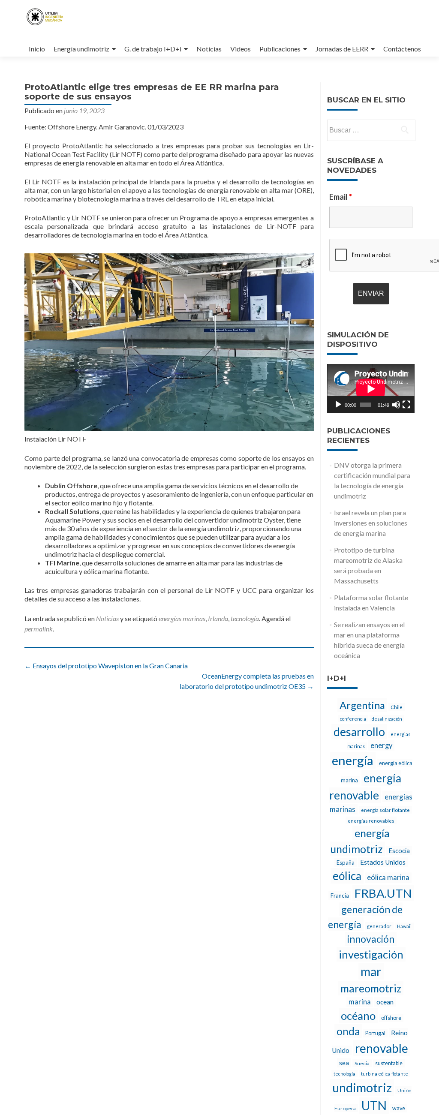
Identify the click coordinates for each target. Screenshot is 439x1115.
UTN (374, 1105)
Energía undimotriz (81, 49)
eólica (347, 876)
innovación (370, 939)
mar (371, 971)
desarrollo (359, 732)
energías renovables (371, 820)
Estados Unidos (383, 862)
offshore (391, 1018)
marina (360, 1002)
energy (381, 745)
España (346, 862)
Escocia (399, 850)
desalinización (387, 718)
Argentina (362, 705)
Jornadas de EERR (342, 49)
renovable (381, 1048)
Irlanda (218, 618)
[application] (371, 388)
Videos (240, 49)
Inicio (37, 49)
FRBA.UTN (383, 893)
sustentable (389, 1063)
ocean (385, 1002)
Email (340, 196)
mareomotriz (370, 988)
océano (358, 1015)
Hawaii (404, 926)
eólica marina (388, 877)
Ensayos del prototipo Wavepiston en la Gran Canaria (106, 665)
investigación (371, 954)
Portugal (375, 1033)
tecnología (245, 618)
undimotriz (362, 1087)
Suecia (362, 1063)
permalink (38, 629)
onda (348, 1031)
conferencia (353, 718)
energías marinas (182, 618)
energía (352, 760)
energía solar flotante (385, 810)
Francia (340, 895)
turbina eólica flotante (384, 1073)
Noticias (209, 49)
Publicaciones (280, 49)
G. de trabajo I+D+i (152, 49)
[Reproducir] (338, 404)
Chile (397, 707)
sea (344, 1063)
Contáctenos (402, 49)
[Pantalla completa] (406, 404)
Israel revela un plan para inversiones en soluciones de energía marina (370, 522)
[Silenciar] (396, 404)
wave (398, 1108)
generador (379, 926)
